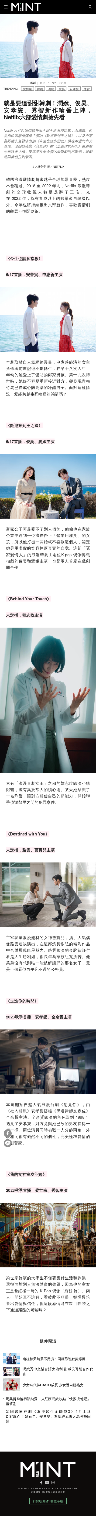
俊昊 (62, 89)
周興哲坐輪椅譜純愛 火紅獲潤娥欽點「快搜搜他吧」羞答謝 (48, 1401)
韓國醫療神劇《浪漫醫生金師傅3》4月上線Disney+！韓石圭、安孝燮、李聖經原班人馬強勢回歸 (48, 1416)
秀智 (87, 89)
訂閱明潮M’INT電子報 (48, 1501)
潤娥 (51, 89)
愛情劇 (27, 89)
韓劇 (40, 89)
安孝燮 (74, 89)
